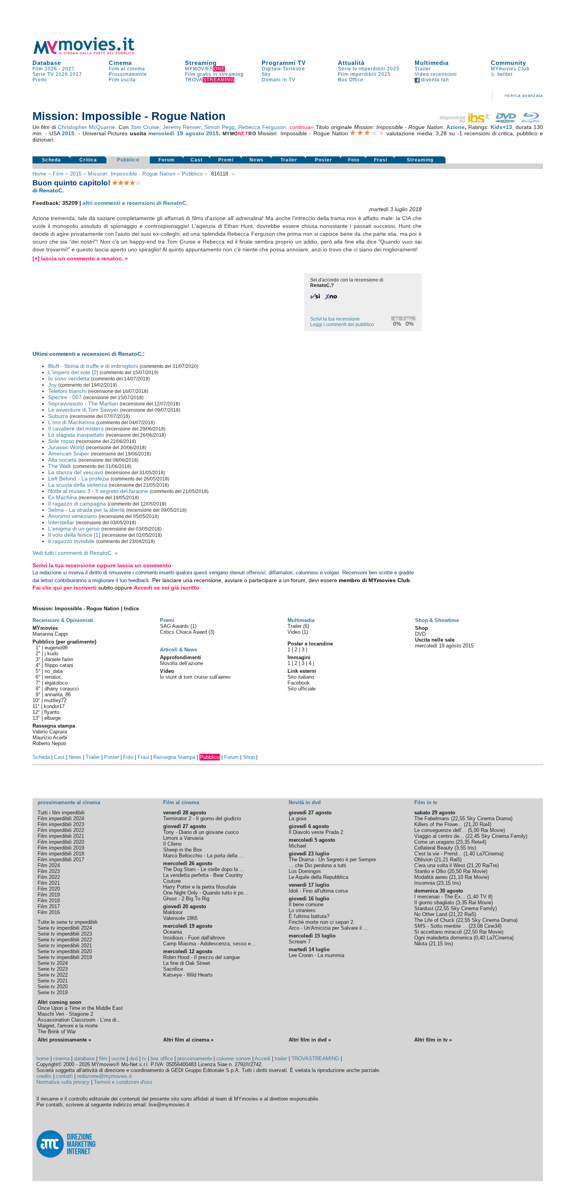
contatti (64, 1076)
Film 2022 (49, 877)
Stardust (423, 908)
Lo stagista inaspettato (76, 435)
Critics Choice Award (184, 632)
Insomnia (424, 883)
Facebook (299, 683)
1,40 (470, 854)
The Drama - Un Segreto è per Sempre (332, 859)
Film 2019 (49, 895)
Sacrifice (173, 969)
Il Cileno (172, 844)
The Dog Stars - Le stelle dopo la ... (203, 869)
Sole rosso (61, 441)
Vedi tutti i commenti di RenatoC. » (75, 553)
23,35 (463, 842)
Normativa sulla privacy (63, 1082)
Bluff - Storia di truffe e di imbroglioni (93, 366)
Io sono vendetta (69, 378)
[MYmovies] (91, 53)
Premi (39, 79)
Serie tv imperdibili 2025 (368, 69)
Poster (323, 160)
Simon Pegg (219, 127)
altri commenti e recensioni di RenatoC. (135, 203)
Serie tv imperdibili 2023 (65, 934)
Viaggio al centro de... (439, 836)
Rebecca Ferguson (262, 127)
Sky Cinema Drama (489, 818)
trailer (281, 1058)
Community (508, 62)
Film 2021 (49, 883)
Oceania (172, 932)
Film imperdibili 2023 (61, 824)
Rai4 (485, 824)
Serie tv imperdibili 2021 (65, 945)
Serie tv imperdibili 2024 (65, 928)
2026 (62, 74)
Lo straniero (302, 910)
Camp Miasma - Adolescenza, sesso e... (209, 944)
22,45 (473, 836)
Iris (470, 848)
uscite (118, 1058)
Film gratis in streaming (214, 74)
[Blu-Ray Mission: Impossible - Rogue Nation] (530, 121)
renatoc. (54, 677)
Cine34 (492, 926)
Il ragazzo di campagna (77, 503)
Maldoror (173, 912)
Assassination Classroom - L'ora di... (79, 1020)
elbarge (52, 718)
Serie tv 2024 (53, 963)
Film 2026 (44, 69)
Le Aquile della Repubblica (318, 877)
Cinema (120, 62)
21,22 (456, 914)
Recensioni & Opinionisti (62, 620)
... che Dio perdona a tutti (317, 865)
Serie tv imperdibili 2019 (65, 957)
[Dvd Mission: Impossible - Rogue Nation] (505, 121)
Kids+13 (501, 127)
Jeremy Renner (182, 127)
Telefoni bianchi (67, 391)
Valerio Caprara (49, 732)
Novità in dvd (305, 802)
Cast (196, 160)
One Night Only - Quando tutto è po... (205, 893)
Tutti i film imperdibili (61, 813)
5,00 (474, 830)
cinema (61, 1058)
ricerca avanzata (524, 95)
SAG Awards (175, 626)
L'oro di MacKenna (71, 422)
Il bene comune (306, 904)
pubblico (192, 174)
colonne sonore (233, 1058)
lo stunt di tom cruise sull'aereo (195, 677)
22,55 (459, 818)
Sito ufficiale (302, 689)
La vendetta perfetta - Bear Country (203, 875)
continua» (301, 127)
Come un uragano (434, 842)
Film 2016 (49, 912)
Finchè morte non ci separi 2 (321, 922)
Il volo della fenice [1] (74, 535)
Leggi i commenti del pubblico (342, 324)
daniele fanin (59, 659)
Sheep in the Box (182, 850)
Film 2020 (49, 889)
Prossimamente (128, 74)
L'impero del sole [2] (73, 372)
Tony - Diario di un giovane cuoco (201, 832)
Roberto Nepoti (49, 743)
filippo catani (59, 665)
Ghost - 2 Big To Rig (186, 899)
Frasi (380, 160)
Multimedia (432, 62)
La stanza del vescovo (75, 472)
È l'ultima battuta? (309, 916)
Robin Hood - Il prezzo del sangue (201, 957)
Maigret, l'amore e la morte (68, 1026)
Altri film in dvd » (310, 1040)
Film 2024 (49, 865)
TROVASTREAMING (315, 1058)
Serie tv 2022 (53, 975)
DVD (420, 634)
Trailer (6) (298, 626)
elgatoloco (56, 683)
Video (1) (298, 632)
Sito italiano (301, 677)
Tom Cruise (145, 127)
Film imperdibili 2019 (61, 848)
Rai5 (455, 859)
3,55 (461, 848)
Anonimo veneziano (72, 516)
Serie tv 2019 (53, 992)
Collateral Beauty (433, 848)
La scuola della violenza (77, 485)
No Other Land (430, 914)
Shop (249, 757)
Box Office (350, 79)
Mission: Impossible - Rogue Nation (131, 174)
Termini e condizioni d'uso (123, 1082)
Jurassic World (66, 447)
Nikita (420, 944)
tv (144, 1058)
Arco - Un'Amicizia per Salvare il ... (328, 928)
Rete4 (478, 842)
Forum (166, 160)
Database (46, 62)
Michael (297, 846)
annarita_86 (58, 694)
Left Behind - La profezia (78, 478)
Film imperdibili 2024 (61, 818)
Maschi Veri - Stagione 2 (65, 1014)
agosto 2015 (202, 133)
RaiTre (489, 865)
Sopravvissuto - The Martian (83, 403)
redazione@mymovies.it (104, 1076)
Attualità (351, 62)
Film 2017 (49, 906)
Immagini (299, 657)
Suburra (58, 416)
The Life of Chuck (434, 920)
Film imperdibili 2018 (61, 854)
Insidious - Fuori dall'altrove (194, 938)
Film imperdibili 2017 (61, 859)
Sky (266, 74)
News (257, 160)
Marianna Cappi (50, 634)
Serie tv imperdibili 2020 (65, 951)
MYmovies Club (510, 69)
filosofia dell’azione (181, 663)
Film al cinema (127, 69)
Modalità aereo (430, 877)
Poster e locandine (310, 644)
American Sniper (68, 453)
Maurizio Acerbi (49, 737)
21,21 (442, 859)
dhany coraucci (62, 689)
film (58, 174)
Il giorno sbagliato (434, 902)
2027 (68, 69)
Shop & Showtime (437, 620)
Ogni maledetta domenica (443, 938)
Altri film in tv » (433, 1040)
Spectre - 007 (65, 397)
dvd (133, 1058)
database (84, 1058)
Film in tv (425, 802)
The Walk (59, 466)
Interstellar (61, 522)
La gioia (297, 818)
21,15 (436, 944)
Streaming (201, 62)
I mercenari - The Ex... (439, 897)
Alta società (62, 460)
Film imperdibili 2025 (364, 74)
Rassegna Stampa (174, 757)
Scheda (51, 160)
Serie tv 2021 (53, 981)
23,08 (476, 926)
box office (162, 1058)
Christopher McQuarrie (86, 127)
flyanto (51, 712)
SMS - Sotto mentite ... (440, 926)
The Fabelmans (431, 818)
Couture (172, 881)
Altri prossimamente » (64, 1040)
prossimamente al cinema (69, 802)
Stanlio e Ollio (430, 871)
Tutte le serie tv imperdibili (67, 922)
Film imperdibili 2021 (61, 836)
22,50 (471, 932)
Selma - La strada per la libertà (86, 510)
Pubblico (128, 160)
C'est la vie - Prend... (438, 854)
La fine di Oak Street (186, 963)
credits (44, 1076)
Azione (455, 127)
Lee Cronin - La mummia (316, 955)
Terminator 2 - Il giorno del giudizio (202, 818)
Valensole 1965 (180, 918)
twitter (504, 74)
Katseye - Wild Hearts (188, 975)
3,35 (462, 902)
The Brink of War (57, 1031)
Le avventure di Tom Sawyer (83, 410)
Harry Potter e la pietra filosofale (199, 887)
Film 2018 (49, 901)
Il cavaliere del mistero (76, 428)
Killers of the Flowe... (438, 824)
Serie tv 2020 (53, 987)
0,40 (480, 938)
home (42, 1058)
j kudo (51, 653)
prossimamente (194, 1058)
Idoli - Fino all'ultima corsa (318, 891)
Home (39, 174)
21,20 (471, 824)
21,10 (457, 877)
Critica (88, 160)
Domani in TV (278, 79)
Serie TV (43, 74)
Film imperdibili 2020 (61, 842)
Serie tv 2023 (53, 969)
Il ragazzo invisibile (71, 541)
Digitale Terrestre (283, 69)
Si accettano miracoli (438, 932)
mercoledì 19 (165, 133)
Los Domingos (305, 871)
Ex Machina (62, 497)
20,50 (455, 871)
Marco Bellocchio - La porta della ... (203, 856)
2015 (68, 133)
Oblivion (423, 859)
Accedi (262, 1058)
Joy (52, 385)
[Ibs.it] (465, 121)
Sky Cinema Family (503, 836)
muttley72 (55, 700)
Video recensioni (436, 74)
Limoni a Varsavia (183, 838)
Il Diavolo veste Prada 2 (316, 832)
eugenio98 (56, 648)
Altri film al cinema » (188, 1040)
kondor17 (54, 706)
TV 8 (485, 897)
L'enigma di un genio (74, 528)
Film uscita (122, 79)
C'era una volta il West (439, 865)
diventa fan (434, 79)
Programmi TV (284, 62)
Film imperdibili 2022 (61, 830)
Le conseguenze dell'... (440, 830)
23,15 (444, 883)
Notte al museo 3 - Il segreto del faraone (98, 491)
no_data (54, 671)
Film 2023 (49, 871)
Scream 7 (300, 942)
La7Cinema (489, 854)
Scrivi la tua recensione (335, 319)
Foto (353, 160)
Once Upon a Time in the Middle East (80, 1008)
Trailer (423, 69)
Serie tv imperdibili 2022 (65, 940)
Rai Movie (492, 830)
